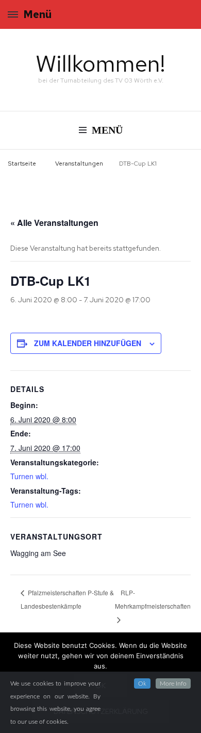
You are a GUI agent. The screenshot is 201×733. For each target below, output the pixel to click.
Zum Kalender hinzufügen (87, 343)
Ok (142, 683)
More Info (173, 683)
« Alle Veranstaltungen (54, 223)
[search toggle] (190, 16)
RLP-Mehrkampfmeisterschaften (153, 599)
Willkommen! (100, 63)
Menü (37, 14)
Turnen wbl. (29, 476)
